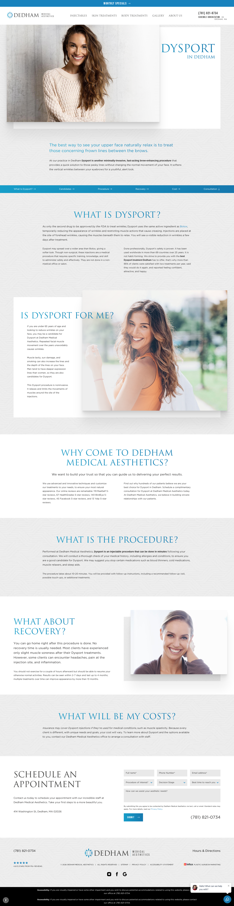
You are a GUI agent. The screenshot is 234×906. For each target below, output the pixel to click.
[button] (6, 900)
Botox (183, 226)
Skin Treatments (104, 16)
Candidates (65, 189)
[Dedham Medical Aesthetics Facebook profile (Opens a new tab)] (117, 874)
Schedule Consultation (209, 17)
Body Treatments (134, 16)
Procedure (104, 189)
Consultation (211, 189)
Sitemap (124, 864)
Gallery (158, 16)
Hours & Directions (206, 850)
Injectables (78, 16)
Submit (130, 817)
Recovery (141, 189)
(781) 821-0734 (208, 13)
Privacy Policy (156, 809)
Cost (175, 189)
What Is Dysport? (23, 189)
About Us (175, 16)
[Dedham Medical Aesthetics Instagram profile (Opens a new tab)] (109, 874)
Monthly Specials (115, 3)
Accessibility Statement (161, 864)
